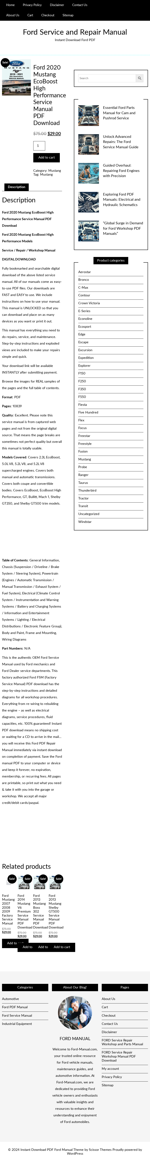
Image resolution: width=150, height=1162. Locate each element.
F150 (81, 373)
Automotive (10, 999)
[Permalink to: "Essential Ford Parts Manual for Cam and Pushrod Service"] (88, 115)
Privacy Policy (32, 5)
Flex (81, 420)
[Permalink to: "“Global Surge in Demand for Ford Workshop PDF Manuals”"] (88, 231)
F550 (82, 397)
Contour (84, 295)
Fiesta (82, 405)
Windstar (85, 522)
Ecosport (84, 326)
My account (110, 1069)
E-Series (84, 311)
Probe (82, 467)
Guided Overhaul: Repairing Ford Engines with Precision (121, 171)
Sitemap (68, 15)
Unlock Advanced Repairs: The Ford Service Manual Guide (120, 142)
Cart (30, 15)
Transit (83, 506)
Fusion (83, 451)
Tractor (83, 498)
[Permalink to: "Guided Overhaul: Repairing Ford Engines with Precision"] (88, 173)
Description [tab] (16, 187)
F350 (82, 389)
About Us (12, 15)
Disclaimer (57, 5)
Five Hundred (88, 412)
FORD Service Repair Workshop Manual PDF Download (119, 1056)
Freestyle (85, 444)
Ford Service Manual (17, 1015)
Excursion (85, 350)
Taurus (83, 483)
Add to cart (46, 157)
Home (10, 5)
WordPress (75, 1153)
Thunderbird (87, 490)
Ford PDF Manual (15, 1007)
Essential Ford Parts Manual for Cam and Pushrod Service (119, 113)
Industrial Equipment (17, 1024)
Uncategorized (88, 514)
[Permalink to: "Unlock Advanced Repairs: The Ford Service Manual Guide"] (88, 144)
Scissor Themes (100, 1150)
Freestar (84, 436)
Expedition (86, 358)
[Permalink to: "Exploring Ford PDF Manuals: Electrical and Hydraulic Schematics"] (88, 202)
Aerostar (84, 272)
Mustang (54, 170)
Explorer (84, 365)
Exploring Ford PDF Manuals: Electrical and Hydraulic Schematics (121, 200)
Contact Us (79, 5)
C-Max (83, 287)
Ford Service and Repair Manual (75, 32)
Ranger (83, 475)
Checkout (47, 15)
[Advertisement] (32, 532)
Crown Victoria (89, 303)
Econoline (85, 319)
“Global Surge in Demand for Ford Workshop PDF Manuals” (123, 228)
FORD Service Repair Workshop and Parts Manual (122, 1042)
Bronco (83, 280)
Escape (83, 342)
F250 (82, 381)
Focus (82, 428)
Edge (81, 334)
